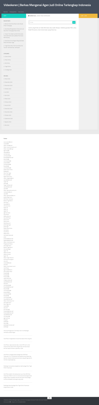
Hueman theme (22, 401)
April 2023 (7, 95)
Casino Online (8, 56)
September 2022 (9, 118)
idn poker (6, 264)
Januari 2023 (8, 105)
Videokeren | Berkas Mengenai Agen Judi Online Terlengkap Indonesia (47, 5)
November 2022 (8, 112)
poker (5, 237)
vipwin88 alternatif (8, 180)
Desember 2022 (8, 108)
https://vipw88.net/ (8, 145)
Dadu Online (6, 219)
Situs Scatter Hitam (8, 271)
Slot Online (21, 12)
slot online (6, 202)
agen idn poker (7, 212)
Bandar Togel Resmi (8, 200)
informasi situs (7, 206)
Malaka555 (6, 171)
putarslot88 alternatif (8, 238)
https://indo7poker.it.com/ (10, 266)
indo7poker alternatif (8, 235)
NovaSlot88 (6, 166)
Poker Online (8, 60)
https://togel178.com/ (9, 257)
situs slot (6, 261)
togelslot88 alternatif (8, 240)
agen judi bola (7, 318)
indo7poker (6, 230)
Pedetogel (26, 330)
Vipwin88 (6, 183)
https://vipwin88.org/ (8, 149)
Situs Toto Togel (7, 173)
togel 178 (6, 250)
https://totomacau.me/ (9, 301)
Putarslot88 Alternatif (8, 311)
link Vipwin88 (7, 309)
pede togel (6, 226)
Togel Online (8, 66)
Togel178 (6, 181)
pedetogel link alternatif (9, 325)
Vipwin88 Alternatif (8, 299)
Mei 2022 (7, 125)
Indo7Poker (6, 214)
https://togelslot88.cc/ (9, 178)
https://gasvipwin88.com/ (9, 195)
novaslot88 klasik (7, 263)
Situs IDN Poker (7, 218)
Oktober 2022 (8, 115)
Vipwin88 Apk (7, 152)
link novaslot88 (7, 174)
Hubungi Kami (13, 12)
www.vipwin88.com (8, 142)
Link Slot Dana (7, 154)
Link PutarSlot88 (7, 161)
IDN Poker (25, 354)
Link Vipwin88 (7, 316)
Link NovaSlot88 (7, 155)
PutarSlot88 (6, 273)
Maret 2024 (7, 79)
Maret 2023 (7, 98)
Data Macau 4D (7, 223)
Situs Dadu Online (12, 346)
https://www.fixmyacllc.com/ (10, 147)
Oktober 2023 (8, 88)
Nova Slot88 (6, 159)
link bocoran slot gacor (9, 259)
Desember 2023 (8, 82)
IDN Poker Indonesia (8, 199)
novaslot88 (6, 143)
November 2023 (8, 85)
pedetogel (6, 321)
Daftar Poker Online (8, 169)
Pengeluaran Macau (8, 244)
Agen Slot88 (6, 150)
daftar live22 (6, 233)
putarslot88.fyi (7, 162)
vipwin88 (6, 188)
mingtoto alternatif (8, 280)
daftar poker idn (7, 216)
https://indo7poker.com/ (9, 242)
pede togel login (7, 225)
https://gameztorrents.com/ (10, 190)
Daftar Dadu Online (8, 228)
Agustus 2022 (8, 122)
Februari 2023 (8, 102)
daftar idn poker (7, 252)
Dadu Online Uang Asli (27, 338)
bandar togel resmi (8, 197)
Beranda (6, 12)
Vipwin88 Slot (7, 204)
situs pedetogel (7, 249)
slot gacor (6, 320)
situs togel (6, 323)
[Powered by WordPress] (10, 401)
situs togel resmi (7, 245)
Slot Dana (6, 283)
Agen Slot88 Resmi (8, 269)
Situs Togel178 (7, 304)
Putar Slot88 (6, 276)
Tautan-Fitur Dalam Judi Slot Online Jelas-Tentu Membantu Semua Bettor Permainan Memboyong (14, 35)
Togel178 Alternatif (8, 185)
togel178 (6, 207)
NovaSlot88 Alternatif (8, 157)
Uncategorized (8, 69)
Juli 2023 (7, 92)
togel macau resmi (8, 176)
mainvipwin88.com (8, 192)
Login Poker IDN (7, 278)
